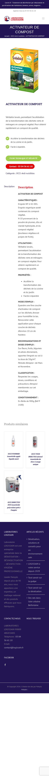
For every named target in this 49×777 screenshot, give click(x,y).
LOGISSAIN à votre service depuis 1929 (34, 567)
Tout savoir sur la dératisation (35, 589)
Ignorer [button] (44, 5)
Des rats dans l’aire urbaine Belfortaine (34, 601)
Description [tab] (9, 186)
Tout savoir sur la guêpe (35, 579)
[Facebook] (5, 665)
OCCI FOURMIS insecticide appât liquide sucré (13, 456)
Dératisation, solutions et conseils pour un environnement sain (35, 548)
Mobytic (24, 689)
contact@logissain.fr (13, 647)
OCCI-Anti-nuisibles (25, 173)
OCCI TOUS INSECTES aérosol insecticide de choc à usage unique (35, 459)
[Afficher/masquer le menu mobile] (43, 18)
